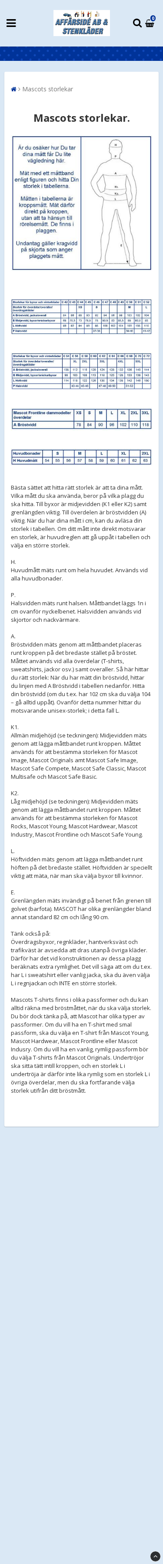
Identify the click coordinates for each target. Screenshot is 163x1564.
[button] (150, 23)
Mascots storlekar (47, 89)
